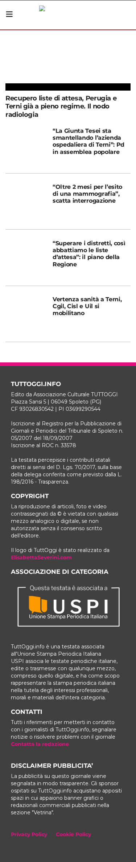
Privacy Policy (29, 834)
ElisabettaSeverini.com (41, 557)
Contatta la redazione (40, 744)
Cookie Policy (73, 834)
